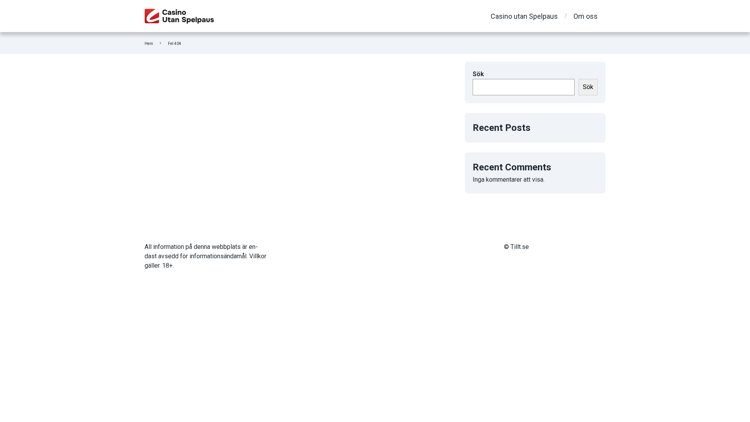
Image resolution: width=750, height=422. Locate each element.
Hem (149, 43)
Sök (478, 74)
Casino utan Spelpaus (524, 16)
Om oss (585, 16)
